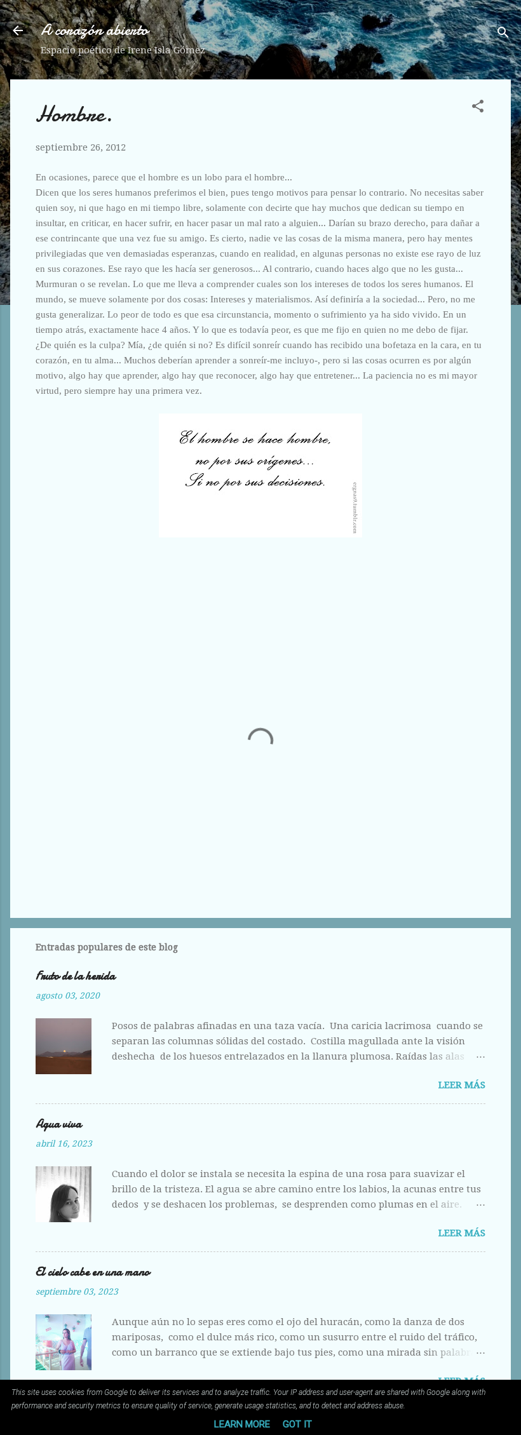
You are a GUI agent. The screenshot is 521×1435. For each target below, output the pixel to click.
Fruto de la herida (75, 976)
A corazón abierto (94, 30)
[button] (477, 108)
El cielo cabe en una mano (92, 1272)
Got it (297, 1424)
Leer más (461, 1085)
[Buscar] (503, 34)
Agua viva (58, 1124)
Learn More (242, 1424)
